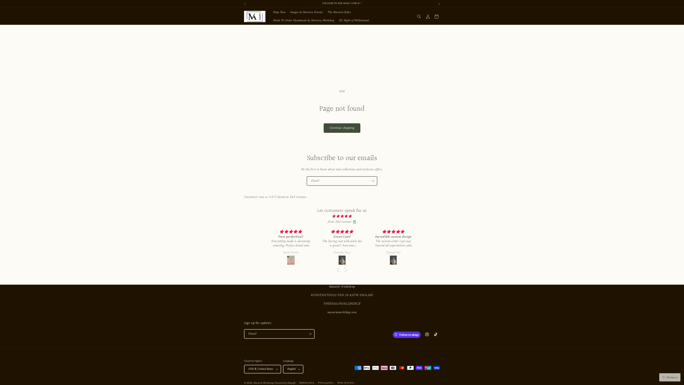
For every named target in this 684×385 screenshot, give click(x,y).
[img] (342, 216)
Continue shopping (342, 128)
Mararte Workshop (263, 383)
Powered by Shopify (285, 383)
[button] (419, 16)
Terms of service (345, 383)
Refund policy (306, 383)
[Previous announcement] (245, 3)
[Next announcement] (439, 3)
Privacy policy (325, 383)
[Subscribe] (372, 181)
